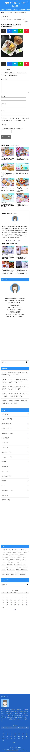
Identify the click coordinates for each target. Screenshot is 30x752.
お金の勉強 (5, 438)
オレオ (18, 557)
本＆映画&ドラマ (7, 490)
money (23, 549)
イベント (12, 557)
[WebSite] (9, 240)
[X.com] (14, 240)
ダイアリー (5, 562)
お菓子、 (26, 552)
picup (9, 552)
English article (7, 419)
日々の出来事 (22, 9)
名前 (3, 96)
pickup (4, 552)
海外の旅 (5, 495)
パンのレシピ (6, 452)
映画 (4, 480)
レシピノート (9, 9)
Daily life (5, 414)
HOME (3, 12)
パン (25, 564)
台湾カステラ (24, 569)
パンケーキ (13, 567)
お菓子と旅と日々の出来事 (15, 5)
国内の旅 (5, 466)
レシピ (4, 569)
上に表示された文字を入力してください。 (12, 128)
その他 (5, 442)
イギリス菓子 (5, 557)
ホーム (2, 9)
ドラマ (5, 447)
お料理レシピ (6, 428)
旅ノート (15, 9)
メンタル (26, 567)
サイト (3, 111)
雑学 (13, 574)
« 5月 (14, 609)
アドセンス (23, 554)
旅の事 (7, 572)
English (9, 549)
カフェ (24, 557)
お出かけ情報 (6, 423)
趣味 (8, 574)
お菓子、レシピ (6, 554)
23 (27, 602)
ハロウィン (10, 564)
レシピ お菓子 (11, 569)
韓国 (17, 574)
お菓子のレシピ (7, 433)
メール (3, 103)
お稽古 (14, 552)
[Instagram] (21, 240)
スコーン (12, 559)
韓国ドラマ (23, 574)
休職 (4, 461)
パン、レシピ (5, 567)
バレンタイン (18, 564)
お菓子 (20, 552)
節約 (4, 574)
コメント (4, 79)
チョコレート (12, 562)
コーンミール (5, 559)
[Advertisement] (15, 340)
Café (4, 549)
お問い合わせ (18, 747)
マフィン (20, 567)
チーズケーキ (21, 562)
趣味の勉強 (6, 499)
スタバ (18, 559)
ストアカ (24, 559)
